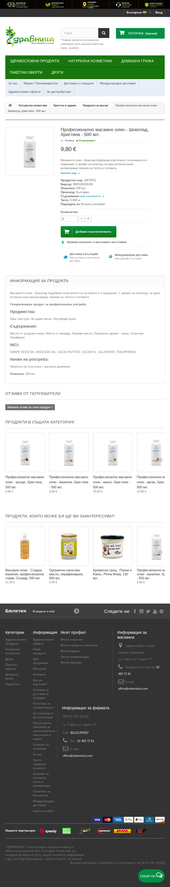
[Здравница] (85, 4)
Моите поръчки (72, 639)
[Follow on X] (148, 610)
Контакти (39, 674)
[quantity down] (88, 219)
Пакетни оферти (26, 72)
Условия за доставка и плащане (41, 694)
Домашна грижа (137, 61)
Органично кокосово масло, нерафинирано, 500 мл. (66, 574)
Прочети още (69, 173)
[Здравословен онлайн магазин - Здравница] (29, 37)
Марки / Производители (41, 83)
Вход (158, 12)
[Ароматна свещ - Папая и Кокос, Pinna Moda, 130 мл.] (112, 546)
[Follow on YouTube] (155, 610)
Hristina (69, 140)
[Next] (160, 460)
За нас (13, 83)
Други (57, 72)
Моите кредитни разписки (79, 645)
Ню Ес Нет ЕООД (153, 862)
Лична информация (75, 657)
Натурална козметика (90, 61)
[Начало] (10, 105)
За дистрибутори (59, 91)
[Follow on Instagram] (141, 610)
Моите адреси (70, 651)
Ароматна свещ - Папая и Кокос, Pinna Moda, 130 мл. (112, 574)
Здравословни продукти (34, 61)
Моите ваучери (71, 662)
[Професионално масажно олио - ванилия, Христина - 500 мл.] (69, 452)
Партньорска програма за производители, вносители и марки (44, 731)
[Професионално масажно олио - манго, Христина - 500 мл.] (112, 452)
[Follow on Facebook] (135, 610)
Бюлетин (15, 610)
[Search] (103, 33)
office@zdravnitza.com (133, 688)
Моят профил (73, 632)
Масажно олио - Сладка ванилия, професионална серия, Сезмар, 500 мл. (24, 574)
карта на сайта (43, 811)
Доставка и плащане (79, 83)
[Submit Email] (76, 611)
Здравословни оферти (24, 91)
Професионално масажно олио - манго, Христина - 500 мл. (112, 482)
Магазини (39, 668)
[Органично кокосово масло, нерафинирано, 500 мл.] (69, 546)
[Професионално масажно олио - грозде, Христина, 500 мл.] (25, 452)
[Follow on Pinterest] (161, 610)
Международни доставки (118, 83)
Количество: (69, 212)
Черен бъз (12, 684)
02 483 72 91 (85, 741)
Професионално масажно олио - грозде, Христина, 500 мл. (24, 482)
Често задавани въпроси (39, 764)
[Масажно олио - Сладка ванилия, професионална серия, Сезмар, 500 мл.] (25, 546)
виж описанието (90, 196)
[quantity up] (82, 219)
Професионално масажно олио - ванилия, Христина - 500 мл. (68, 482)
